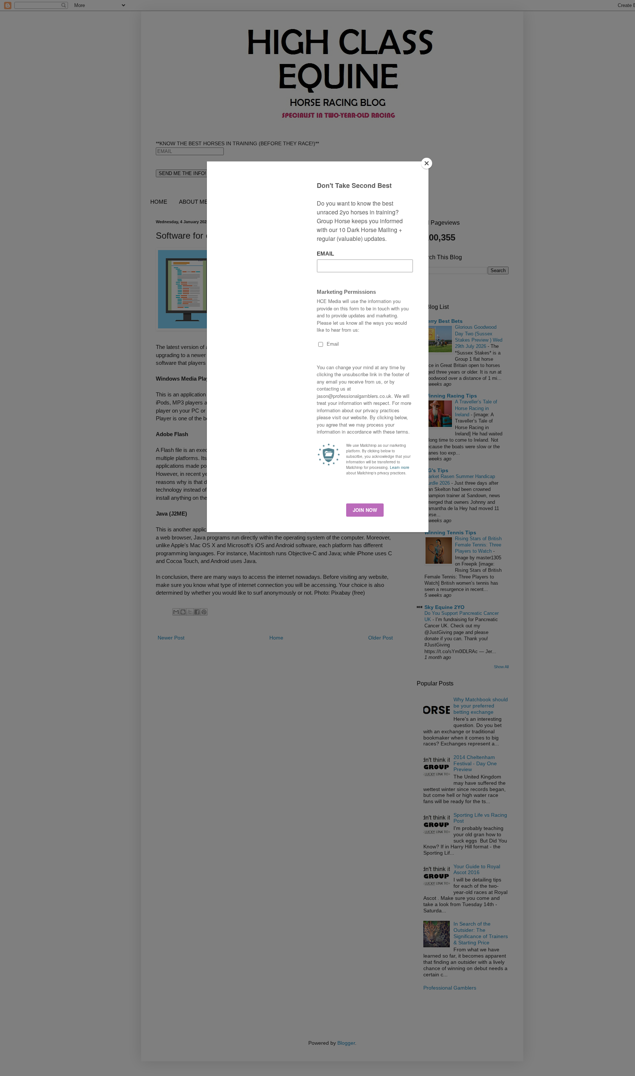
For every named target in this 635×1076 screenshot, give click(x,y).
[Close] (426, 163)
